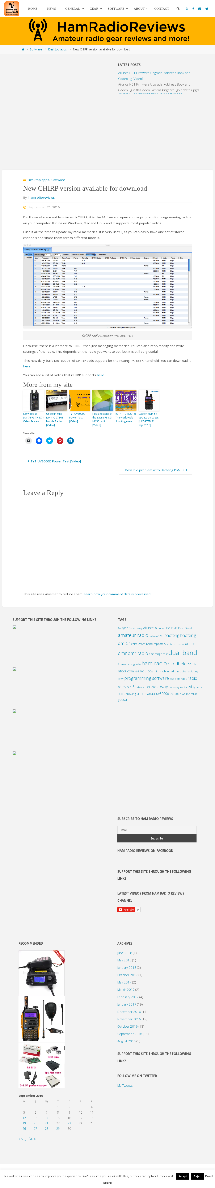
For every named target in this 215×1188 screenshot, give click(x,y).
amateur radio (133, 635)
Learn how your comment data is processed (117, 594)
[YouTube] (187, 8)
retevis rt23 (142, 687)
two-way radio (178, 687)
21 (46, 1123)
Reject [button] (198, 1176)
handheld (177, 664)
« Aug (22, 1139)
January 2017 (126, 1004)
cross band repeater (151, 644)
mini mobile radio (165, 671)
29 (58, 1129)
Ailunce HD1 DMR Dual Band (173, 628)
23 (69, 1123)
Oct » (32, 1139)
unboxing (130, 694)
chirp (134, 644)
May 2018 (124, 960)
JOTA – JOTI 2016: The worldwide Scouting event (125, 417)
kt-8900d (140, 671)
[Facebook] (193, 8)
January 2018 (126, 967)
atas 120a (158, 636)
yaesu (122, 699)
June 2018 (124, 953)
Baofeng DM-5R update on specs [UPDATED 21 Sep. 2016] (149, 419)
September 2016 (129, 1034)
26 (24, 1129)
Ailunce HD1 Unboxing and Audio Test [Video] (150, 88)
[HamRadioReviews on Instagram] (199, 8)
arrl (151, 636)
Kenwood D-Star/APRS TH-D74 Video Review (33, 417)
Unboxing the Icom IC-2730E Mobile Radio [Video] (54, 419)
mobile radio (185, 671)
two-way (159, 686)
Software (36, 49)
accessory (137, 628)
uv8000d (162, 693)
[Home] (22, 49)
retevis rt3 (126, 686)
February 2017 (128, 997)
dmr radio (138, 653)
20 (35, 1123)
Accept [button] (182, 1176)
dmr (122, 653)
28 (46, 1129)
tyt (190, 686)
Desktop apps (57, 49)
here (26, 366)
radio (192, 678)
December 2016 (129, 1012)
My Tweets (125, 1085)
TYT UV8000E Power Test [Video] (77, 417)
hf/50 (122, 671)
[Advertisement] (55, 129)
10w (129, 628)
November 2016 (129, 1019)
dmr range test (158, 654)
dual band (182, 652)
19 (24, 1123)
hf (195, 664)
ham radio (154, 663)
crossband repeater (174, 644)
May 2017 (124, 982)
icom (130, 671)
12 (24, 1118)
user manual (146, 693)
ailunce (148, 628)
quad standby (178, 679)
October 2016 (127, 1026)
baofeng (171, 635)
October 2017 (127, 975)
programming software (146, 678)
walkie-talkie (190, 694)
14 (46, 1118)
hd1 (190, 664)
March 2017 (126, 989)
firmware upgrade (129, 664)
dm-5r (190, 643)
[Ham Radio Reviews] (11, 8)
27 (35, 1129)
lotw (150, 671)
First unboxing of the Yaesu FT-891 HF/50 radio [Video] (102, 419)
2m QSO (122, 628)
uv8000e (175, 694)
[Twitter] (207, 8)
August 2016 (126, 1041)
